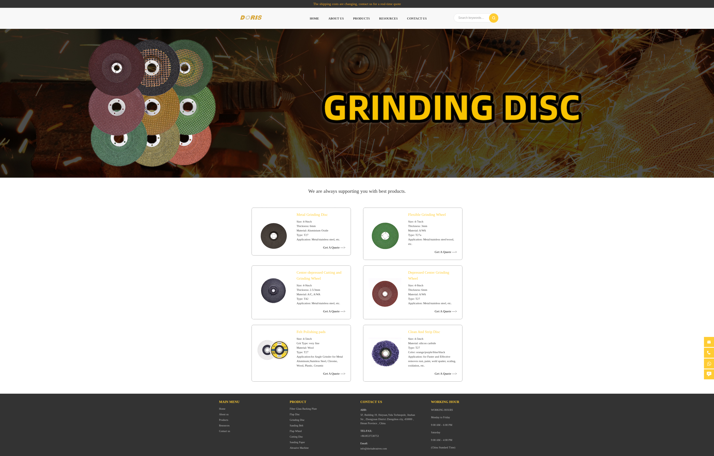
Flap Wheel (296, 431)
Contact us (417, 18)
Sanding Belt (296, 425)
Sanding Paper (297, 442)
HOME (314, 18)
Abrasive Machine (299, 448)
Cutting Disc (296, 436)
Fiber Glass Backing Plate (303, 408)
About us (336, 18)
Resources (388, 18)
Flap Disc (295, 414)
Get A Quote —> (334, 247)
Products (361, 18)
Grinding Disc (297, 420)
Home (222, 408)
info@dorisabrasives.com (373, 448)
